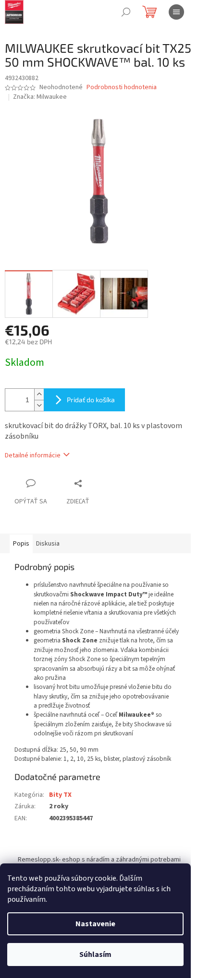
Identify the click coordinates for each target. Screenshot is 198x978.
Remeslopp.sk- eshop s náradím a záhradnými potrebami (99, 859)
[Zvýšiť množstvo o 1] (39, 394)
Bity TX (60, 795)
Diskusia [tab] (48, 543)
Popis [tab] (21, 543)
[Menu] (176, 12)
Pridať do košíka (91, 400)
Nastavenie (95, 924)
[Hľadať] (126, 12)
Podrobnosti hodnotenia (122, 87)
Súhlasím (95, 954)
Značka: (40, 97)
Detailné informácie (33, 455)
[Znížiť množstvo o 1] (39, 405)
